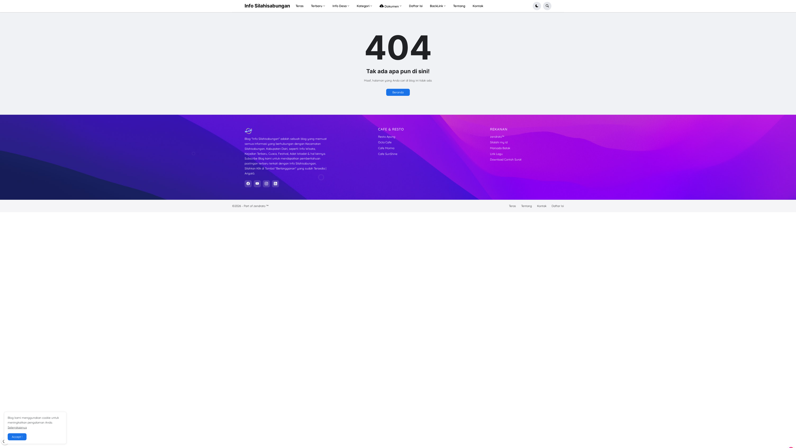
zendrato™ (497, 137)
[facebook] (248, 183)
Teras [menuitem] (299, 6)
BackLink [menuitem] (436, 6)
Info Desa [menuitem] (339, 6)
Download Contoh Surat (506, 159)
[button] (537, 6)
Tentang (526, 206)
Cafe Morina (386, 148)
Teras (512, 206)
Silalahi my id (498, 142)
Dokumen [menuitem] (391, 6)
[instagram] (266, 183)
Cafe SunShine (387, 154)
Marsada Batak (500, 148)
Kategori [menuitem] (363, 6)
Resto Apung (386, 137)
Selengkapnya (17, 427)
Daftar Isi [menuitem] (415, 6)
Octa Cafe (385, 142)
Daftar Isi (558, 206)
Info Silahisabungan (267, 6)
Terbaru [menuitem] (316, 6)
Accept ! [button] (17, 437)
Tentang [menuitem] (459, 6)
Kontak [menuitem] (478, 6)
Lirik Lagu (496, 154)
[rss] (275, 183)
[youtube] (257, 183)
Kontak (541, 206)
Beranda (398, 92)
